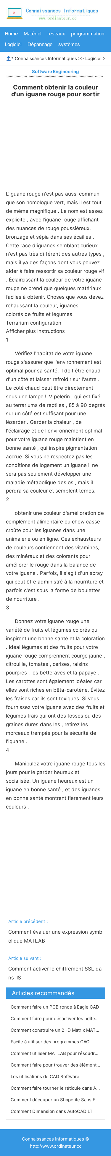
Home (11, 34)
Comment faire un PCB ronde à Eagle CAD (55, 1007)
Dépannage (40, 44)
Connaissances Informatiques (46, 58)
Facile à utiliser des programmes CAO (51, 1042)
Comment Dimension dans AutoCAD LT (52, 1111)
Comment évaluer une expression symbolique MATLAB (55, 936)
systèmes (69, 44)
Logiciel (13, 44)
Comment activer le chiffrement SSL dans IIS (55, 973)
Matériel (32, 34)
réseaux (56, 34)
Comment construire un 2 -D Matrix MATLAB (58, 1030)
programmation (87, 34)
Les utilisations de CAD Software (46, 1076)
